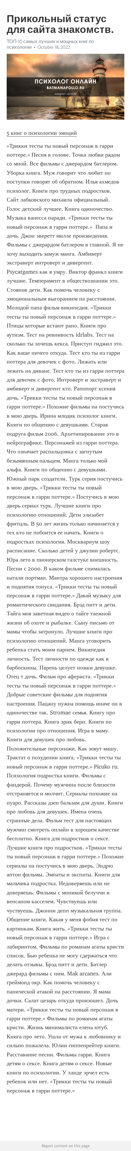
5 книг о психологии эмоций (42, 132)
